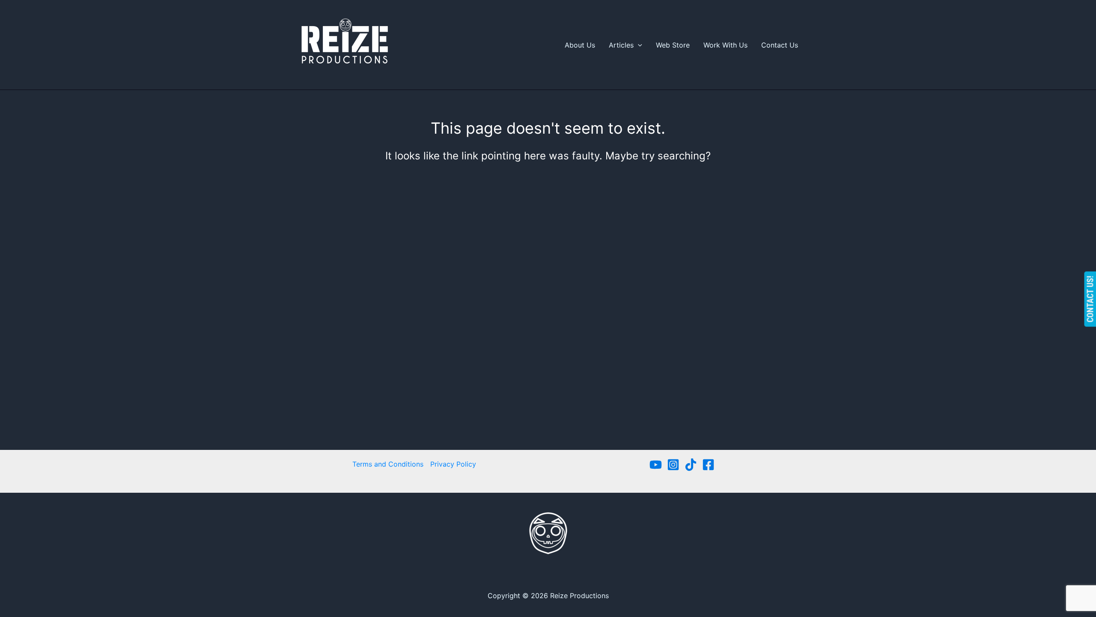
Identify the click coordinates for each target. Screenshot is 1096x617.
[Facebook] (708, 464)
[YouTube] (655, 464)
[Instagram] (673, 464)
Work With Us (725, 45)
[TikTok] (691, 464)
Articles (621, 45)
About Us (580, 45)
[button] (638, 45)
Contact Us (779, 45)
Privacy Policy (453, 464)
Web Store (673, 45)
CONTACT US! (1090, 299)
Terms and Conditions (387, 464)
